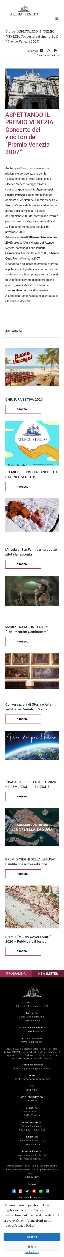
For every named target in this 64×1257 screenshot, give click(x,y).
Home (10, 31)
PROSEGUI (23, 409)
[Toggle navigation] (56, 18)
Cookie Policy (32, 1252)
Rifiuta (32, 1246)
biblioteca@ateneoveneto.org (21, 1169)
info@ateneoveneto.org (32, 1027)
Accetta (32, 1236)
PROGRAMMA (16, 973)
